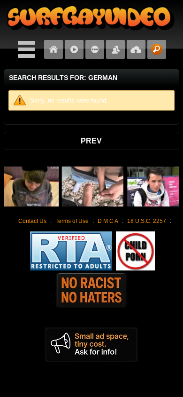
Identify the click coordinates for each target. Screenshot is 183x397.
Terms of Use (72, 221)
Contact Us (32, 221)
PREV (91, 141)
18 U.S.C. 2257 (146, 221)
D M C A (108, 221)
